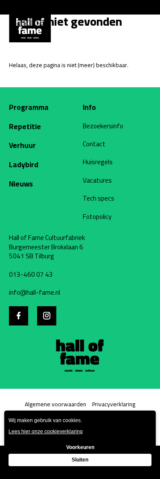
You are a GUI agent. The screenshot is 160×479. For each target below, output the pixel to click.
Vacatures (97, 180)
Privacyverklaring (113, 404)
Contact (94, 144)
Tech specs (98, 198)
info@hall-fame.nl (34, 292)
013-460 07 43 (31, 274)
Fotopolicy (97, 217)
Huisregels (98, 162)
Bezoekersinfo (103, 126)
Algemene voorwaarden (55, 404)
